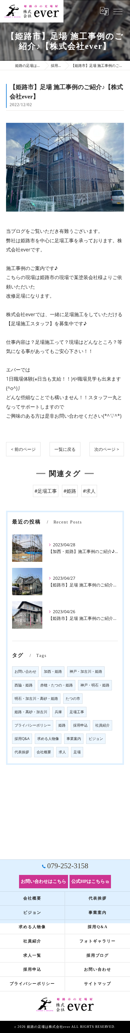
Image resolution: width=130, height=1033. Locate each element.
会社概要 (44, 752)
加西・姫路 (53, 671)
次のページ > (106, 449)
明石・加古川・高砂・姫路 (36, 698)
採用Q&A (22, 738)
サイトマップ (97, 983)
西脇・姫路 (24, 685)
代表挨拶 (22, 752)
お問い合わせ (25, 671)
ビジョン (96, 738)
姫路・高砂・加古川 (31, 712)
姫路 (62, 725)
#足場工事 (45, 491)
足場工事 (77, 712)
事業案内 (74, 738)
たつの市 (73, 698)
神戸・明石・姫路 (94, 685)
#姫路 (69, 491)
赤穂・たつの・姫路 (56, 685)
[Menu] (118, 11)
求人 (62, 752)
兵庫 (58, 712)
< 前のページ (23, 449)
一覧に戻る (65, 449)
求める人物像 (48, 738)
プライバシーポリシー (33, 725)
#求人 (89, 491)
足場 (77, 752)
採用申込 (80, 725)
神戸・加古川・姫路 (86, 671)
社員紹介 (102, 725)
